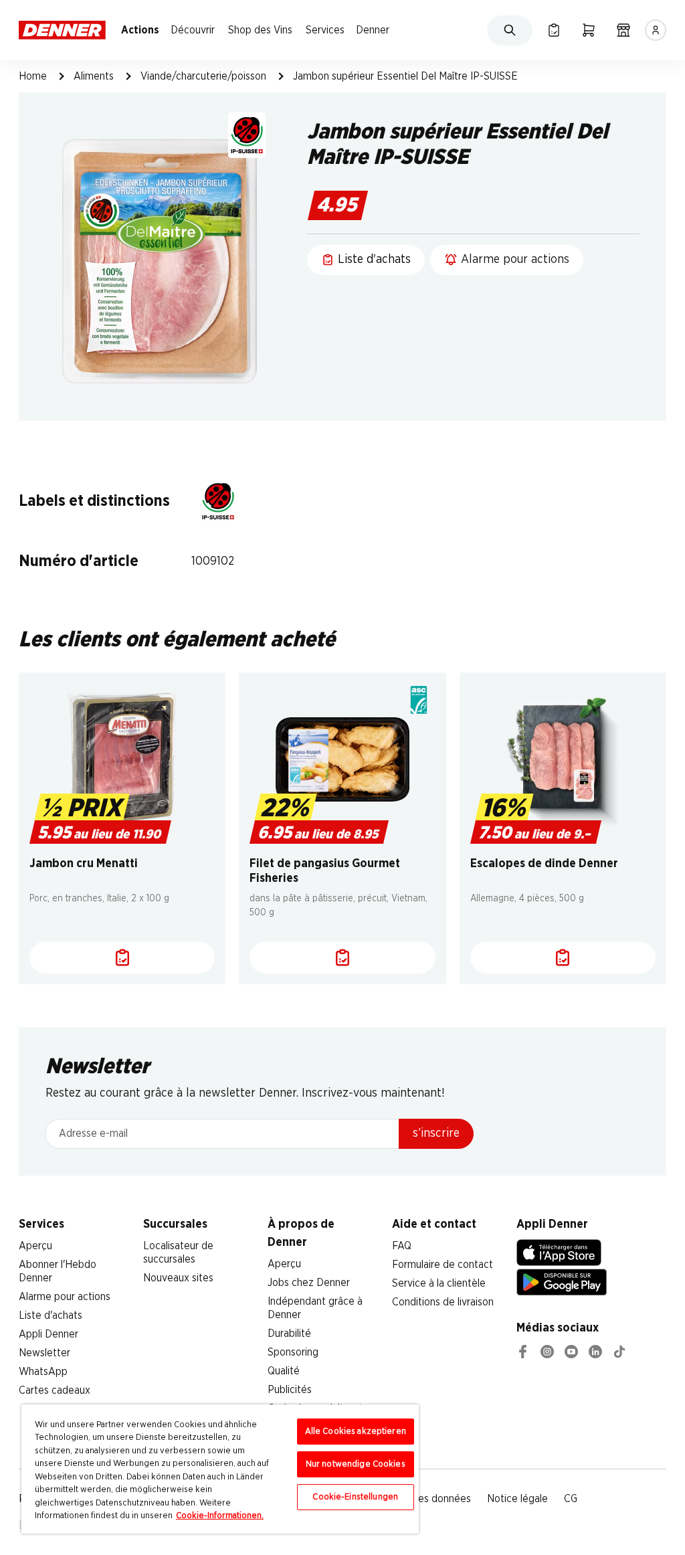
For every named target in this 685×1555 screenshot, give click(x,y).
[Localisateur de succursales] (623, 30)
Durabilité (289, 1333)
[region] (220, 1469)
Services (325, 30)
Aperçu (35, 1246)
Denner (372, 30)
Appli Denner (48, 1334)
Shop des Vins (260, 30)
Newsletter (44, 1353)
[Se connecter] (655, 30)
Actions (140, 30)
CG (570, 1498)
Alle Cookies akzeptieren (355, 1431)
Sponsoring (293, 1352)
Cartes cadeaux (54, 1390)
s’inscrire (436, 1133)
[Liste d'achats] (122, 957)
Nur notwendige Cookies (355, 1464)
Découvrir (193, 30)
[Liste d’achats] (554, 30)
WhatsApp (43, 1371)
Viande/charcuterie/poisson (203, 76)
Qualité (284, 1371)
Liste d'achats (50, 1315)
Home (33, 76)
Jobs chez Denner (309, 1282)
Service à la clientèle (439, 1283)
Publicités (290, 1389)
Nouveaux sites (178, 1278)
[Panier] (588, 30)
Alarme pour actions (64, 1296)
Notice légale (517, 1498)
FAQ (401, 1246)
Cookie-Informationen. (220, 1516)
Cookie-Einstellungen (355, 1497)
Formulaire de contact (442, 1264)
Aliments (94, 76)
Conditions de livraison (443, 1302)
